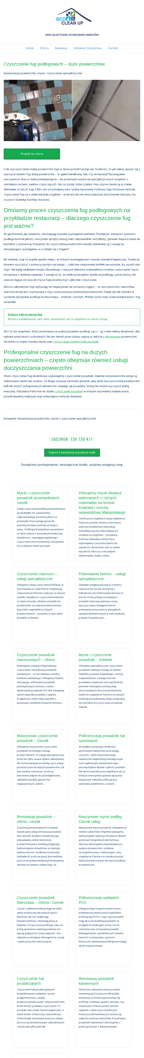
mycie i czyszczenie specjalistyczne (59, 73)
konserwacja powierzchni (20, 73)
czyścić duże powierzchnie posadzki (76, 341)
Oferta (44, 48)
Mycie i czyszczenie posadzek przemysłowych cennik (38, 498)
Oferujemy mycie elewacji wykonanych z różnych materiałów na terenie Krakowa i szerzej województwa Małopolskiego (102, 502)
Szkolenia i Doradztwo (88, 48)
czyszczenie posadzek (69, 391)
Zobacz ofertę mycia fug (25, 314)
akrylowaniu (112, 336)
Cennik (30, 48)
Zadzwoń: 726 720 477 (72, 439)
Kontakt (113, 48)
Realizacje (61, 48)
